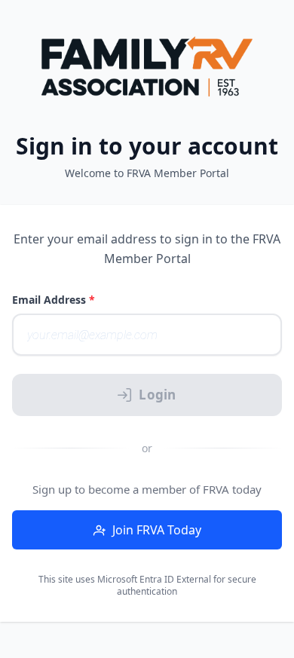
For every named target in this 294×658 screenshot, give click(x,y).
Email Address (53, 299)
